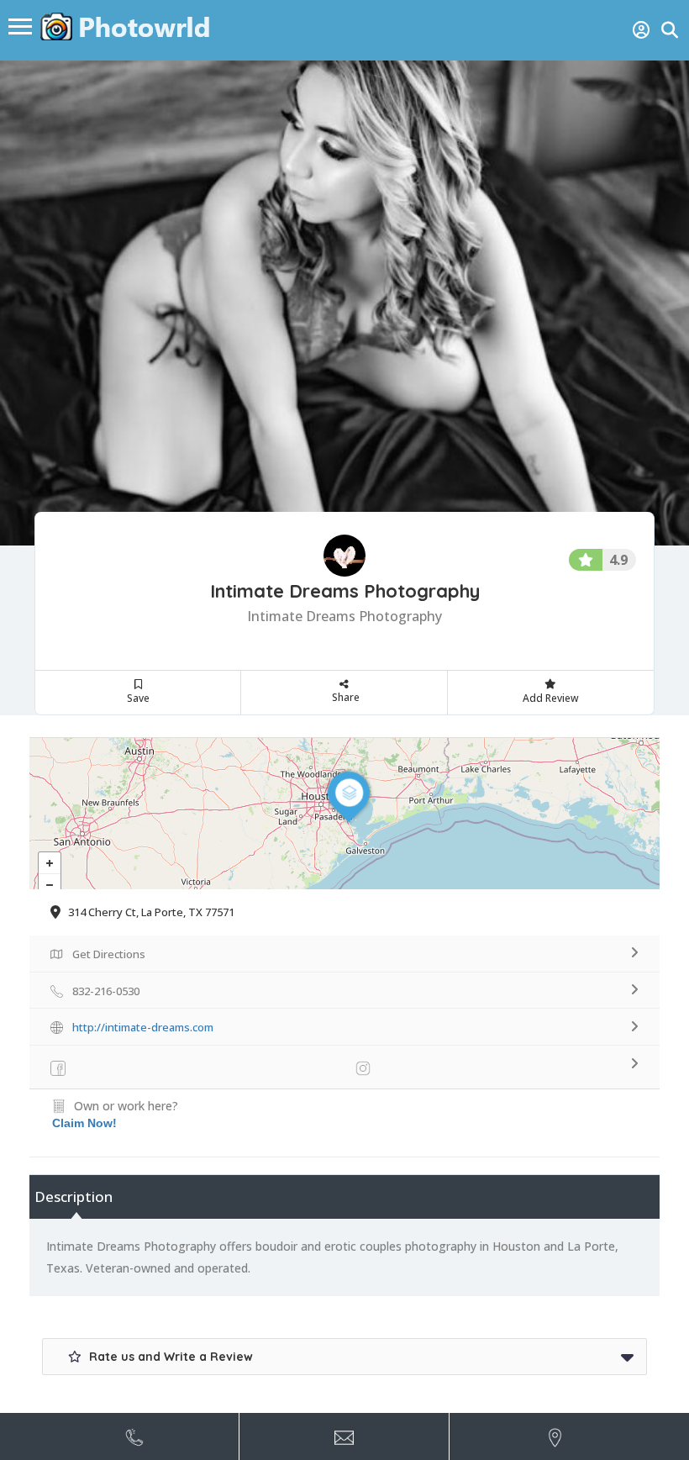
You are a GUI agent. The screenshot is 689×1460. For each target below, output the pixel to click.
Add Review (551, 698)
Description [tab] (73, 1196)
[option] (344, 303)
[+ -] (344, 813)
